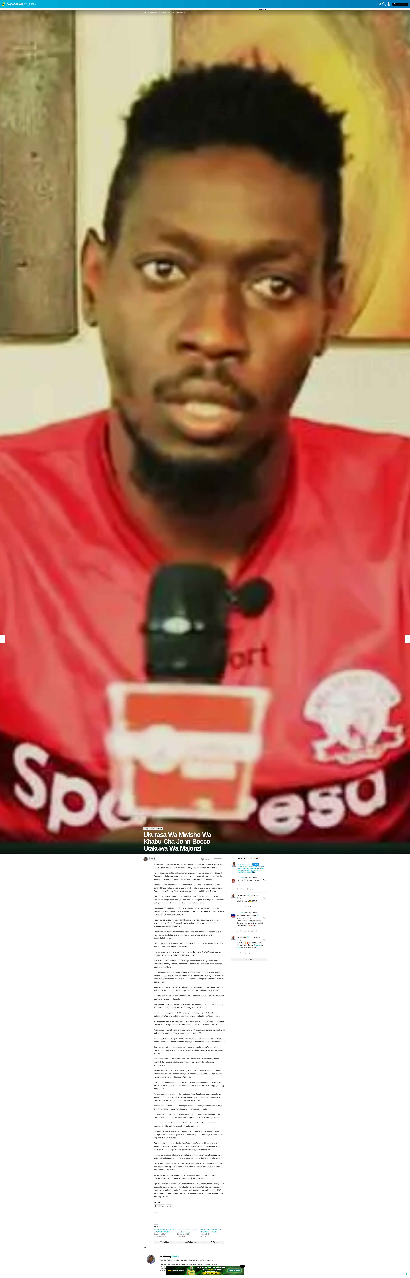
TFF (146, 1248)
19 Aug (257, 880)
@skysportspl (241, 918)
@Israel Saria (241, 895)
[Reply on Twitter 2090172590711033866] (238, 906)
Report (215, 1242)
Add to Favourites (191, 1242)
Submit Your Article (400, 4)
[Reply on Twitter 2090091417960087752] (238, 889)
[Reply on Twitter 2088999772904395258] (238, 953)
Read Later (166, 1242)
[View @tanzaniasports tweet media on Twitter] (238, 883)
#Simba (239, 947)
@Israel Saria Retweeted (250, 877)
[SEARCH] (384, 4)
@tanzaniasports (255, 895)
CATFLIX (240, 880)
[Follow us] (379, 4)
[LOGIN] (388, 4)
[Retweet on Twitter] (242, 877)
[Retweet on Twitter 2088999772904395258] (242, 953)
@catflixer (250, 880)
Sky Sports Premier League (246, 915)
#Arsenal (257, 945)
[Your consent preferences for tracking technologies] (406, 1274)
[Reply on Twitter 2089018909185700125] (238, 931)
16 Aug (249, 918)
